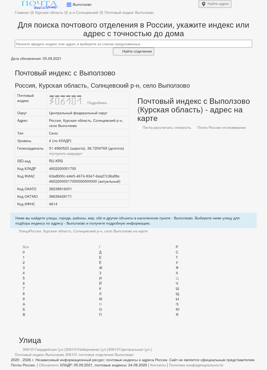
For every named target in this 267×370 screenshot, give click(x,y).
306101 (29, 349)
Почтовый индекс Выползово (39, 354)
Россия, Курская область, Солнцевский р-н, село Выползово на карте (88, 230)
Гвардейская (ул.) (50, 349)
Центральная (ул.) (136, 349)
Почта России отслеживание (221, 127)
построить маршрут (65, 153)
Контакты (158, 364)
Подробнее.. (98, 102)
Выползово (124, 354)
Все (26, 246)
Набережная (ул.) (93, 349)
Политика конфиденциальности (196, 364)
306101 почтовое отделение (89, 354)
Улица (24, 230)
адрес (218, 3)
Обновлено (48, 364)
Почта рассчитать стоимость (166, 127)
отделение (137, 51)
